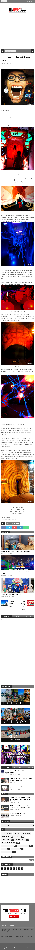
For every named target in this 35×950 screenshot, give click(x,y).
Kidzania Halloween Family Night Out (11, 594)
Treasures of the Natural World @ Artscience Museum (15, 551)
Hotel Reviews (6, 836)
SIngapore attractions (8, 842)
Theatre (4, 849)
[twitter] (29, 1)
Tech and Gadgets (23, 846)
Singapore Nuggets (7, 846)
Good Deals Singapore (20, 833)
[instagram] (33, 1)
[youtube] (32, 1)
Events (8, 523)
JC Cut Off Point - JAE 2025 (17, 813)
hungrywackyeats (7, 852)
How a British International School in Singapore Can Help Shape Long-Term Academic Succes (20, 799)
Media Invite (15, 523)
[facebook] (27, 1)
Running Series (20, 839)
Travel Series (15, 849)
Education (5, 833)
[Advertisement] (17, 30)
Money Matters (6, 839)
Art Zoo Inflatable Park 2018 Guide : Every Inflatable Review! (15, 572)
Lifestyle (17, 836)
